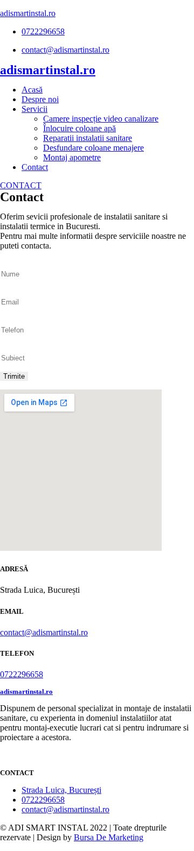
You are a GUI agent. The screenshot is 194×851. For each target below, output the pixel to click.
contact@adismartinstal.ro (44, 632)
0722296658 (21, 674)
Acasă (32, 89)
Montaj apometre (72, 157)
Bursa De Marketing (108, 837)
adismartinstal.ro (28, 13)
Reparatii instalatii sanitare (87, 138)
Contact (35, 167)
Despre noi (40, 99)
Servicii (34, 109)
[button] (20, 185)
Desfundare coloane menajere (93, 147)
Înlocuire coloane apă (79, 128)
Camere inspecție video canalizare (100, 118)
